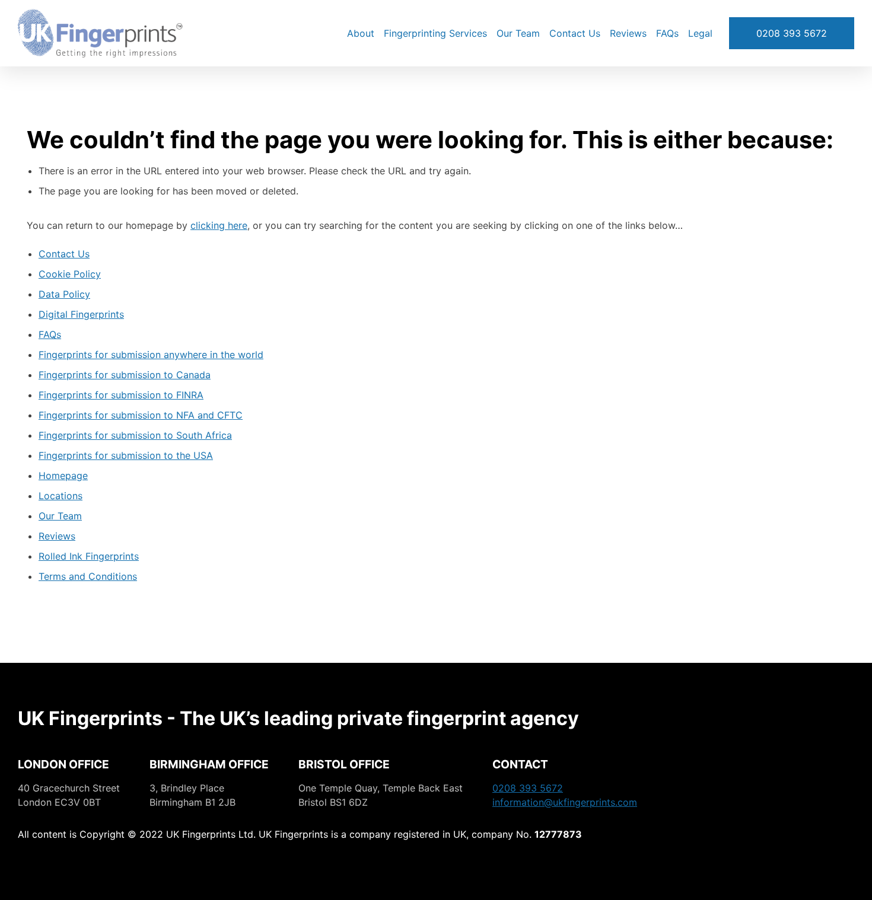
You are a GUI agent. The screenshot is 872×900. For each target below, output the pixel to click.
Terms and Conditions (88, 576)
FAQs (667, 33)
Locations (60, 496)
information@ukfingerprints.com (564, 802)
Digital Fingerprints (81, 314)
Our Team (518, 33)
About (360, 33)
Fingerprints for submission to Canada (125, 375)
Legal (700, 33)
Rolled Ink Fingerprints (89, 556)
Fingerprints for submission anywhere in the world (151, 354)
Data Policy (64, 294)
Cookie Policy (70, 274)
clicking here (218, 225)
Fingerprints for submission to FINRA (121, 395)
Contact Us (574, 33)
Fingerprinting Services (435, 33)
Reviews (628, 33)
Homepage (63, 475)
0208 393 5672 (791, 33)
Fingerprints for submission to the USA (126, 455)
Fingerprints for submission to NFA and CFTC (141, 415)
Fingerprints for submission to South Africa (135, 435)
